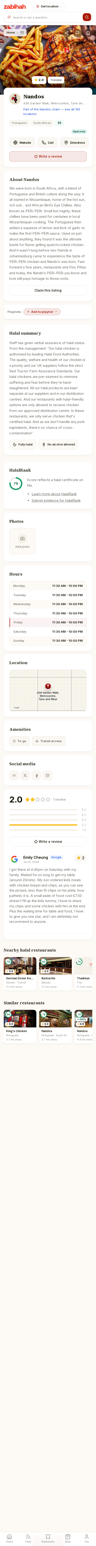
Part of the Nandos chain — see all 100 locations (51, 111)
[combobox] (47, 17)
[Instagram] (47, 775)
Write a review (50, 156)
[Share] (66, 33)
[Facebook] (36, 775)
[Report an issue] (77, 33)
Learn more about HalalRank (54, 494)
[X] (25, 775)
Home (11, 32)
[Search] (87, 17)
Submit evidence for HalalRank (56, 500)
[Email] (14, 775)
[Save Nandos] (88, 33)
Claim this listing (48, 290)
